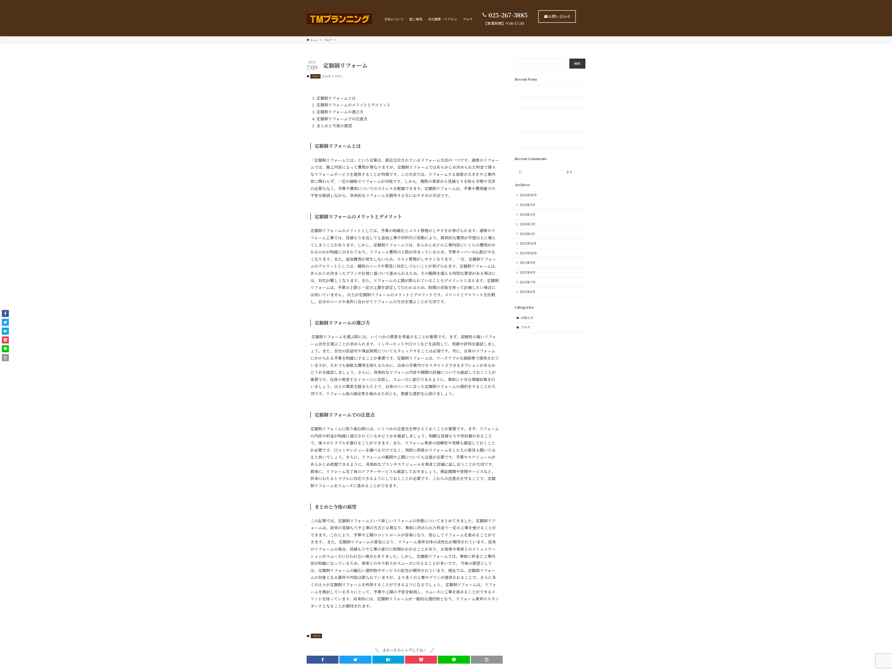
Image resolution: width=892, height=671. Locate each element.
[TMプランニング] (339, 19)
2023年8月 (527, 272)
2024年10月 (528, 195)
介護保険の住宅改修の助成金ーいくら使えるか (549, 125)
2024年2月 (527, 224)
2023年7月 (527, 282)
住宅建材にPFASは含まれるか (536, 102)
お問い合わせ (559, 16)
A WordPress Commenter (544, 171)
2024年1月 (527, 233)
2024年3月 (527, 214)
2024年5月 (527, 204)
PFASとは (522, 114)
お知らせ (527, 317)
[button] (322, 660)
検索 (577, 63)
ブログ (315, 76)
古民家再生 (523, 91)
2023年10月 (528, 253)
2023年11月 (528, 243)
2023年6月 (527, 291)
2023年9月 (527, 262)
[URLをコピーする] (487, 660)
